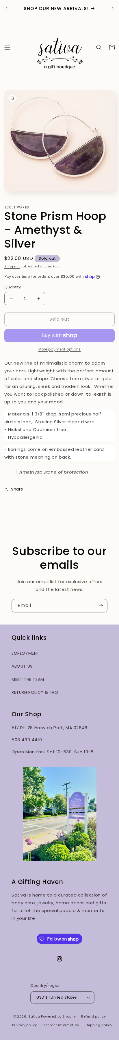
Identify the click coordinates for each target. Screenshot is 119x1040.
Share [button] (17, 489)
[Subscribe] (100, 605)
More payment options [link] (59, 349)
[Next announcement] (112, 8)
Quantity (12, 287)
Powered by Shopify (58, 1016)
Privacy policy (24, 1025)
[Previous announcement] (6, 8)
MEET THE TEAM (28, 679)
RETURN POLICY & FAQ (35, 692)
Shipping (12, 266)
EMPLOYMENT (26, 653)
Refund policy (93, 1016)
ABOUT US (22, 666)
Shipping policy (98, 1025)
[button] (7, 47)
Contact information (60, 1025)
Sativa (34, 1016)
